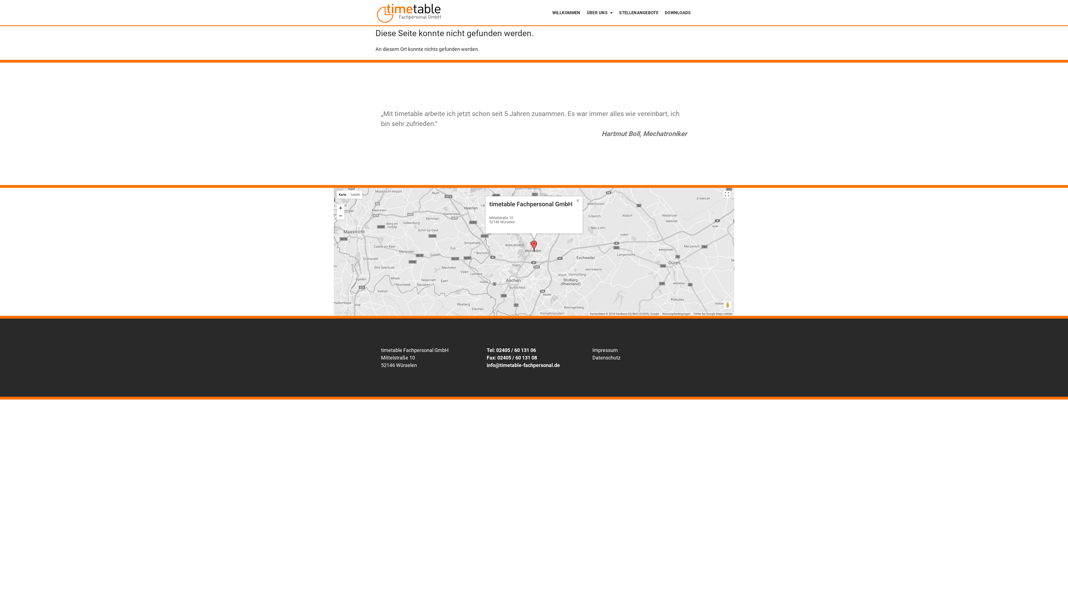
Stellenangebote (638, 12)
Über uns (597, 12)
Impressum (605, 350)
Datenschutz (606, 358)
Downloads (678, 12)
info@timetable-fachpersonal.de (523, 365)
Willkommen (566, 12)
